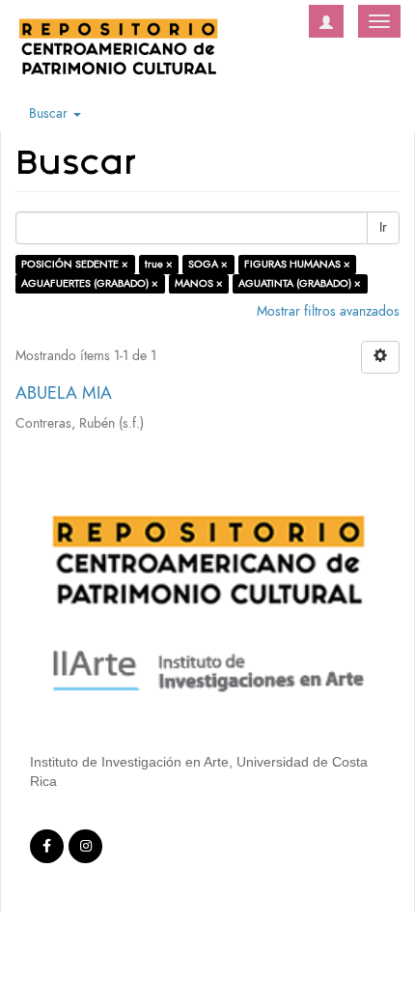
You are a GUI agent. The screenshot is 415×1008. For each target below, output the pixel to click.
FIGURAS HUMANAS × (297, 264)
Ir (383, 227)
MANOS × (199, 283)
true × (159, 264)
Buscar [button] (50, 113)
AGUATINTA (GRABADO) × (299, 283)
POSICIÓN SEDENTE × (74, 264)
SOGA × (208, 264)
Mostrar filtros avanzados (328, 311)
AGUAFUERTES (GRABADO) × (89, 283)
